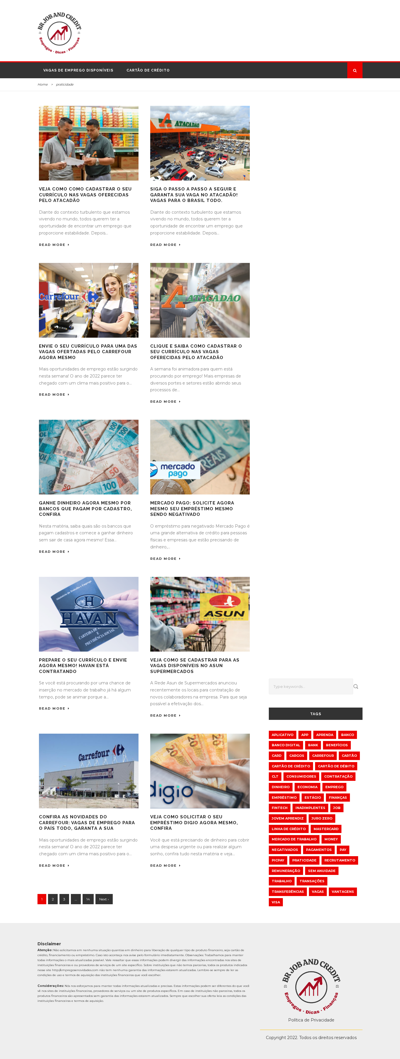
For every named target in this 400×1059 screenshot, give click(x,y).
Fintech (280, 808)
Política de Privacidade (311, 1020)
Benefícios (337, 745)
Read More (52, 245)
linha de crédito (289, 829)
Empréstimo (284, 797)
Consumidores (301, 776)
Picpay (278, 860)
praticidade (304, 860)
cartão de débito (336, 766)
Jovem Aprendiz (288, 818)
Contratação (338, 776)
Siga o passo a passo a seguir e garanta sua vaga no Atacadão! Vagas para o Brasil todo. (194, 194)
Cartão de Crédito (148, 70)
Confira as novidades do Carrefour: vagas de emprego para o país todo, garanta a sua (87, 822)
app (304, 735)
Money (331, 839)
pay (343, 850)
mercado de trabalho (294, 839)
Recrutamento (339, 860)
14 (88, 899)
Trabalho (282, 881)
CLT (275, 776)
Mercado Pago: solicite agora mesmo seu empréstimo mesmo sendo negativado (192, 508)
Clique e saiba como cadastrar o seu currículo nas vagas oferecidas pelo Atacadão (196, 352)
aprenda (324, 735)
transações (312, 881)
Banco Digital (286, 745)
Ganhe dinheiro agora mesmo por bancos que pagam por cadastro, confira (85, 508)
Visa (276, 902)
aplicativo (282, 735)
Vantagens (343, 892)
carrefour (323, 756)
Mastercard (326, 829)
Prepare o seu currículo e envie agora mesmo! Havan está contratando (83, 665)
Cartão (349, 756)
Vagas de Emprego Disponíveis (78, 70)
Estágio (313, 797)
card (276, 756)
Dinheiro (281, 787)
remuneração (286, 871)
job (337, 808)
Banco (347, 735)
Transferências (288, 892)
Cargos (296, 756)
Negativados (285, 850)
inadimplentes (310, 808)
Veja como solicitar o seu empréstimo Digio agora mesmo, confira (194, 822)
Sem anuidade (322, 871)
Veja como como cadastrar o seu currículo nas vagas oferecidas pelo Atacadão (85, 194)
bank (313, 745)
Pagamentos (319, 850)
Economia (307, 787)
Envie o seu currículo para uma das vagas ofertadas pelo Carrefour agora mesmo (88, 352)
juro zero (322, 818)
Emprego (334, 787)
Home (42, 84)
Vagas (318, 892)
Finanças (338, 797)
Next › (104, 899)
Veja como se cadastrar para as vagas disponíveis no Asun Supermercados (195, 665)
